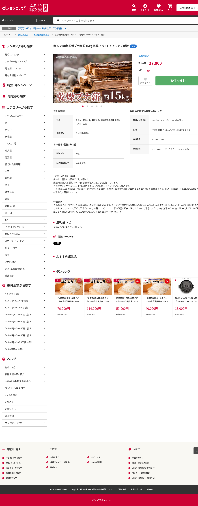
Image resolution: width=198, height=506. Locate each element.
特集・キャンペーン (19, 85)
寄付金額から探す (13, 473)
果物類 (8, 136)
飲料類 (8, 178)
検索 (134, 9)
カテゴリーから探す (14, 468)
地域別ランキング (13, 68)
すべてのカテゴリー (14, 115)
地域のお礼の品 (12, 233)
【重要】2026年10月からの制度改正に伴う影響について (43, 28)
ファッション (10, 261)
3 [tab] (92, 106)
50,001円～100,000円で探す (19, 342)
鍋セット (9, 212)
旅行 (7, 219)
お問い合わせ (11, 409)
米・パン (8, 129)
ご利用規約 (121, 489)
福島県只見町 (144, 55)
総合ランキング (12, 54)
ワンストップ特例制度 (15, 388)
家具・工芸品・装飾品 (15, 268)
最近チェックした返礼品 (60, 462)
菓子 (7, 185)
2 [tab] (87, 106)
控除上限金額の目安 (14, 374)
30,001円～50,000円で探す (18, 335)
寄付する (53, 467)
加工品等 (9, 192)
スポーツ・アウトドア (14, 240)
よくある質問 (11, 395)
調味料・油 (10, 205)
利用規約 (9, 415)
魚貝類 (8, 150)
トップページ (7, 34)
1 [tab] (83, 106)
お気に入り (158, 9)
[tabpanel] (92, 78)
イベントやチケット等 (14, 226)
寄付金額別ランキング (15, 75)
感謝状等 (9, 275)
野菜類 (8, 157)
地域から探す (17, 96)
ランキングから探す (14, 458)
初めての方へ (11, 367)
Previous (55, 79)
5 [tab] (101, 106)
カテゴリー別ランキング (16, 61)
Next (130, 79)
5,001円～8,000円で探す (17, 300)
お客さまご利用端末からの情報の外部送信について (92, 489)
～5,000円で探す (13, 293)
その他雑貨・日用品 (41, 34)
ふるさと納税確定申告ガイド (18, 381)
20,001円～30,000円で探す (18, 328)
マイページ (145, 9)
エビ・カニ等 (10, 143)
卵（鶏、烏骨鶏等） (13, 164)
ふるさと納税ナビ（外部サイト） (144, 478)
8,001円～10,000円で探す (17, 307)
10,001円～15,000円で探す (18, 314)
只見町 (57, 243)
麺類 (7, 199)
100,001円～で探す (14, 349)
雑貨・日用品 (23, 34)
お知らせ (9, 402)
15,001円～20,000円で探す (18, 321)
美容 (7, 254)
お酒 (7, 171)
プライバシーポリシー (15, 422)
